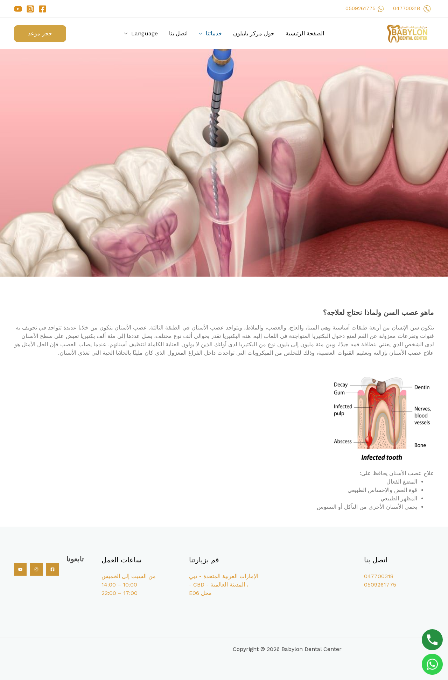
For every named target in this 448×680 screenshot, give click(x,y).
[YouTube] (18, 9)
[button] (40, 33)
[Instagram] (30, 9)
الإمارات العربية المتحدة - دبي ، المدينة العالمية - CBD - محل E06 (223, 584)
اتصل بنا (178, 33)
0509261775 (360, 8)
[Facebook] (42, 9)
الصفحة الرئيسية (305, 33)
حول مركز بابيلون (253, 33)
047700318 (406, 8)
